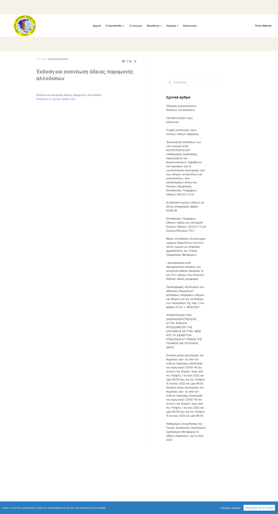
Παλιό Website (263, 25)
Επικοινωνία (190, 25)
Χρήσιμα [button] (172, 25)
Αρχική (97, 25)
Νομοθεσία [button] (153, 25)
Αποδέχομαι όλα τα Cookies (259, 507)
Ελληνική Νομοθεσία (58, 59)
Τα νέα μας (135, 25)
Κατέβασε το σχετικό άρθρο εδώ (55, 99)
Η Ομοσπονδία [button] (114, 25)
